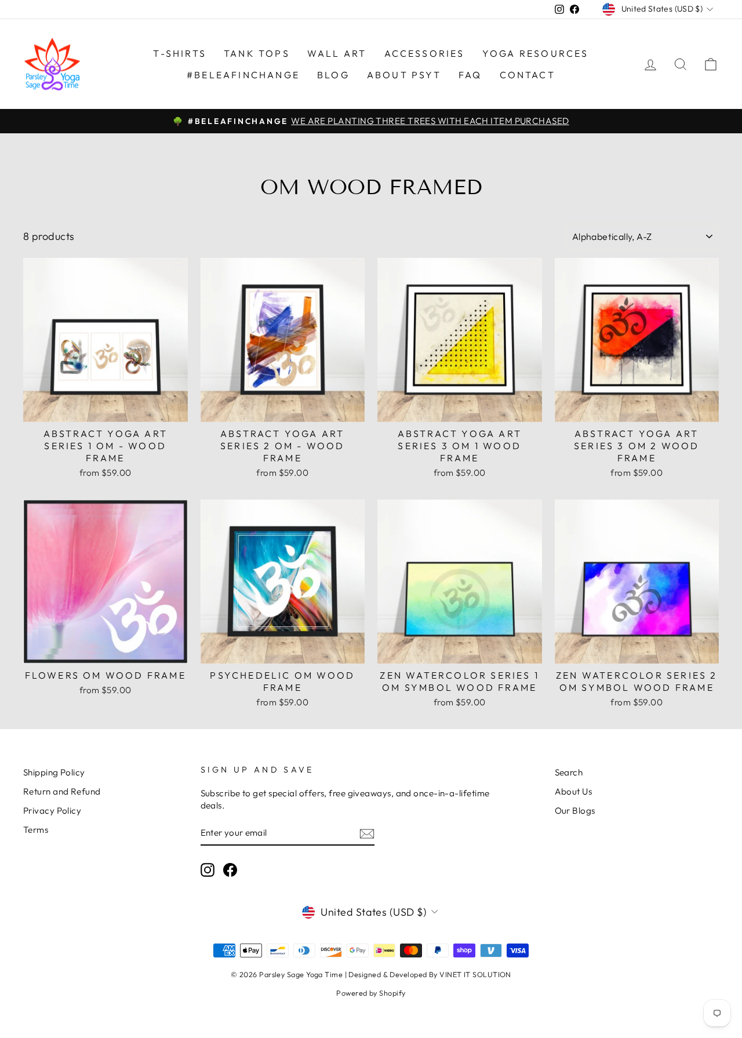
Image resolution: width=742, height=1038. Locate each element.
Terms (35, 829)
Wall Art (337, 53)
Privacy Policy (52, 810)
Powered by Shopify (370, 992)
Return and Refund (62, 791)
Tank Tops (257, 53)
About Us (573, 791)
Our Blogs (575, 810)
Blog (333, 75)
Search (569, 772)
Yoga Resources (535, 53)
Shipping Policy (54, 772)
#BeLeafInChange (243, 75)
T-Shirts (179, 53)
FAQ (470, 75)
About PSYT (404, 75)
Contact (527, 75)
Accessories (424, 53)
